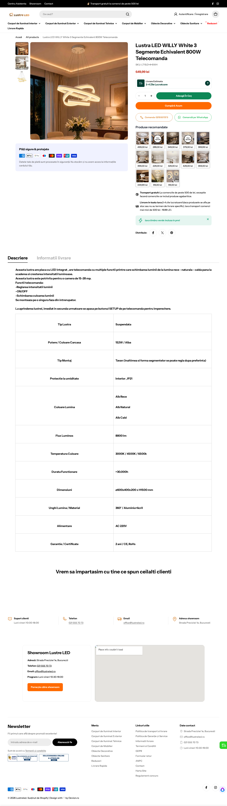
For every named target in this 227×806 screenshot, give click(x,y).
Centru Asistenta (17, 3)
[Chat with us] (221, 789)
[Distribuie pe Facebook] (153, 232)
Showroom (35, 3)
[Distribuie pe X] (162, 232)
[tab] (18, 259)
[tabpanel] (113, 409)
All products (32, 37)
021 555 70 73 (76, 622)
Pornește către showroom (45, 687)
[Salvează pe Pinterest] (171, 232)
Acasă (18, 37)
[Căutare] (127, 14)
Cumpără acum (173, 105)
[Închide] (208, 219)
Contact (48, 3)
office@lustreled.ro (134, 622)
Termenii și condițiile (35, 750)
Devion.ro (74, 797)
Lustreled (21, 797)
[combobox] (85, 14)
